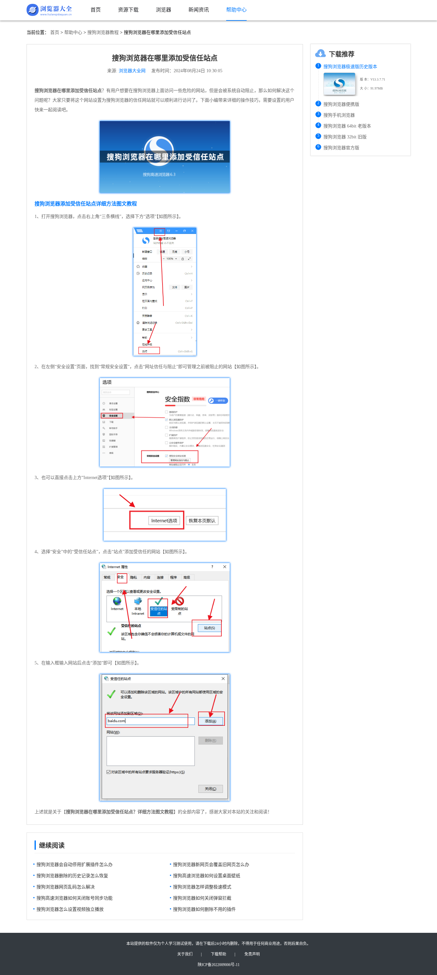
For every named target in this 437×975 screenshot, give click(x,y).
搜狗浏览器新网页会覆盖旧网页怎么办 (211, 864)
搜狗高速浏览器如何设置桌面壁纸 (206, 875)
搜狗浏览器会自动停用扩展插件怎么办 (74, 864)
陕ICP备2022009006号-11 (219, 965)
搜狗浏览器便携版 (341, 104)
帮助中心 (73, 32)
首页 (54, 32)
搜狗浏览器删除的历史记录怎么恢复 (72, 875)
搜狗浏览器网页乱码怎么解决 (65, 887)
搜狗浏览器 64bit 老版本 (347, 126)
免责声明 (252, 954)
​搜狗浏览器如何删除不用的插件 (204, 909)
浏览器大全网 (132, 70)
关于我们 (185, 954)
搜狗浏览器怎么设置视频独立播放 (70, 909)
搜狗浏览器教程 (103, 32)
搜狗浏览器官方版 (341, 147)
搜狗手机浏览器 (339, 115)
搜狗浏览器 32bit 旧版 (345, 137)
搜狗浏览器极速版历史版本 (350, 66)
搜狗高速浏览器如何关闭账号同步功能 (74, 898)
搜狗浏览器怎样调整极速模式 (202, 887)
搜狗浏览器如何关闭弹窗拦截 (202, 898)
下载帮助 (218, 954)
